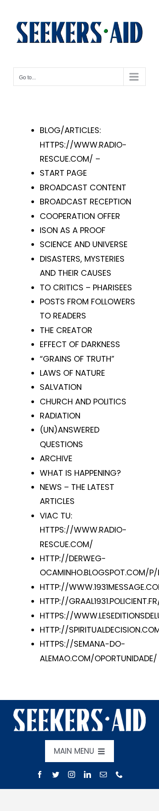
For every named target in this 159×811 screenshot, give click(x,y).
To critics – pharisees (86, 287)
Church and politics (83, 401)
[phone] (119, 774)
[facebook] (39, 774)
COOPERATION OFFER (80, 216)
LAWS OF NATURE (72, 372)
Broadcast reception (85, 201)
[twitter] (55, 774)
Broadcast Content (83, 187)
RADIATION (60, 415)
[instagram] (71, 774)
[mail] (103, 774)
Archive (56, 458)
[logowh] (79, 712)
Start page (63, 172)
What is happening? (80, 472)
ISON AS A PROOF (73, 230)
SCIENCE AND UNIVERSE (84, 244)
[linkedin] (87, 774)
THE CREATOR (66, 330)
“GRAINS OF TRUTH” (77, 358)
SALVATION (61, 387)
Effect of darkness (80, 344)
